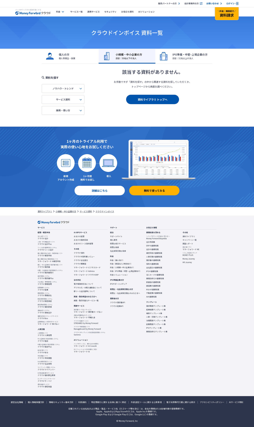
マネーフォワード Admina (84, 271)
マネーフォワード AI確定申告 (49, 260)
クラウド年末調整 (45, 357)
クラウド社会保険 (45, 363)
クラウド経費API (116, 306)
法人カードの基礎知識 (155, 275)
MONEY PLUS (190, 254)
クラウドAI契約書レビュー (84, 256)
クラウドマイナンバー (46, 368)
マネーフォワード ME (191, 248)
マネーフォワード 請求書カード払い (88, 311)
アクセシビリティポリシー (212, 402)
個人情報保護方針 (36, 402)
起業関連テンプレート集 (156, 324)
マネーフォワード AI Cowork (86, 345)
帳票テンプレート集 (154, 313)
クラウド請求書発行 (50, 271)
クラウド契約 (79, 253)
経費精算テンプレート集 (156, 309)
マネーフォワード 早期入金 (84, 316)
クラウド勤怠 (48, 340)
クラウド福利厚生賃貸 (46, 374)
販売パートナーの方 (167, 3)
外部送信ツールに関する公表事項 (146, 402)
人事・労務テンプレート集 (156, 317)
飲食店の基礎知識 (153, 282)
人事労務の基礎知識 (154, 256)
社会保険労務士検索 (118, 251)
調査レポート (188, 243)
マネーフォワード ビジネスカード (87, 267)
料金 (58, 11)
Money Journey (189, 259)
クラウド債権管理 (47, 283)
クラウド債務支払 (45, 294)
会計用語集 (150, 242)
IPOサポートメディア (118, 284)
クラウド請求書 (50, 266)
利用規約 (82, 402)
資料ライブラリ (45, 211)
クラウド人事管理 (45, 334)
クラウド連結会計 (45, 311)
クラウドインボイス (105, 211)
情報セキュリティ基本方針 (61, 402)
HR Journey (187, 262)
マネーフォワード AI (85, 350)
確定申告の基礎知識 (154, 253)
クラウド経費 (43, 289)
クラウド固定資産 (45, 300)
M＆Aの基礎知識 (152, 289)
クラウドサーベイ (46, 380)
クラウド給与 (43, 351)
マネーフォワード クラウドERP (86, 275)
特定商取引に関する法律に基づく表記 (108, 402)
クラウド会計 (43, 237)
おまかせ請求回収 (81, 240)
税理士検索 (114, 247)
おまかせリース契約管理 (83, 243)
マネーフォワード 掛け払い (48, 323)
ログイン (230, 3)
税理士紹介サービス (118, 243)
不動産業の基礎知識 (154, 293)
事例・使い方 (63, 110)
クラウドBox (48, 317)
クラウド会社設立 (81, 260)
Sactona (89, 333)
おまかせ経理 (79, 236)
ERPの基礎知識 (152, 245)
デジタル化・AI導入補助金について (88, 287)
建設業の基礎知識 (153, 286)
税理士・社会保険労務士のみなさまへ (125, 293)
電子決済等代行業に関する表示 (180, 402)
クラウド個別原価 (45, 306)
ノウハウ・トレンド (63, 88)
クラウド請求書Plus (45, 277)
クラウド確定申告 (50, 254)
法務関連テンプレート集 (156, 320)
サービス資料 (63, 99)
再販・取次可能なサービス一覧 (86, 300)
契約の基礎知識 (152, 264)
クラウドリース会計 (47, 249)
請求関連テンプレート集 (156, 306)
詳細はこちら (100, 190)
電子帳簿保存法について (83, 284)
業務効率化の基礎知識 (155, 278)
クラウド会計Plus (46, 243)
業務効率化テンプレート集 (156, 331)
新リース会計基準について (84, 291)
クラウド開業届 (80, 264)
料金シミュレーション (119, 275)
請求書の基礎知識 (153, 260)
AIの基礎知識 (151, 297)
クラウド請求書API (117, 302)
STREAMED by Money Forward (86, 322)
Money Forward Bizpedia (158, 237)
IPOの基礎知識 (152, 271)
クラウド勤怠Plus (49, 345)
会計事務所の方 (191, 3)
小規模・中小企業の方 (66, 211)
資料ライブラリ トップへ (152, 99)
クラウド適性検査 (45, 385)
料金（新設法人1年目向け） (121, 264)
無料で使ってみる (154, 190)
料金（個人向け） (117, 260)
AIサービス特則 (236, 402)
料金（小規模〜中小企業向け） (122, 267)
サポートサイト (116, 236)
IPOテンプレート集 (154, 328)
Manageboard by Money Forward (87, 328)
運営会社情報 (17, 402)
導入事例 (113, 240)
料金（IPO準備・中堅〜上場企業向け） (125, 271)
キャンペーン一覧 (190, 240)
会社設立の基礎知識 (154, 267)
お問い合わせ (212, 3)
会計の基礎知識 (152, 249)
